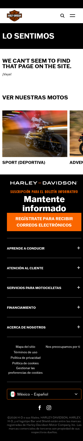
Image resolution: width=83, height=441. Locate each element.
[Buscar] (62, 15)
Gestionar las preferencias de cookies (25, 370)
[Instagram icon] (49, 407)
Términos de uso (25, 352)
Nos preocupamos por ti (63, 346)
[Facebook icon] (39, 407)
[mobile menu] (71, 15)
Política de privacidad (26, 358)
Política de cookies (25, 363)
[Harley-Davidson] (44, 183)
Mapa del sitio (25, 346)
